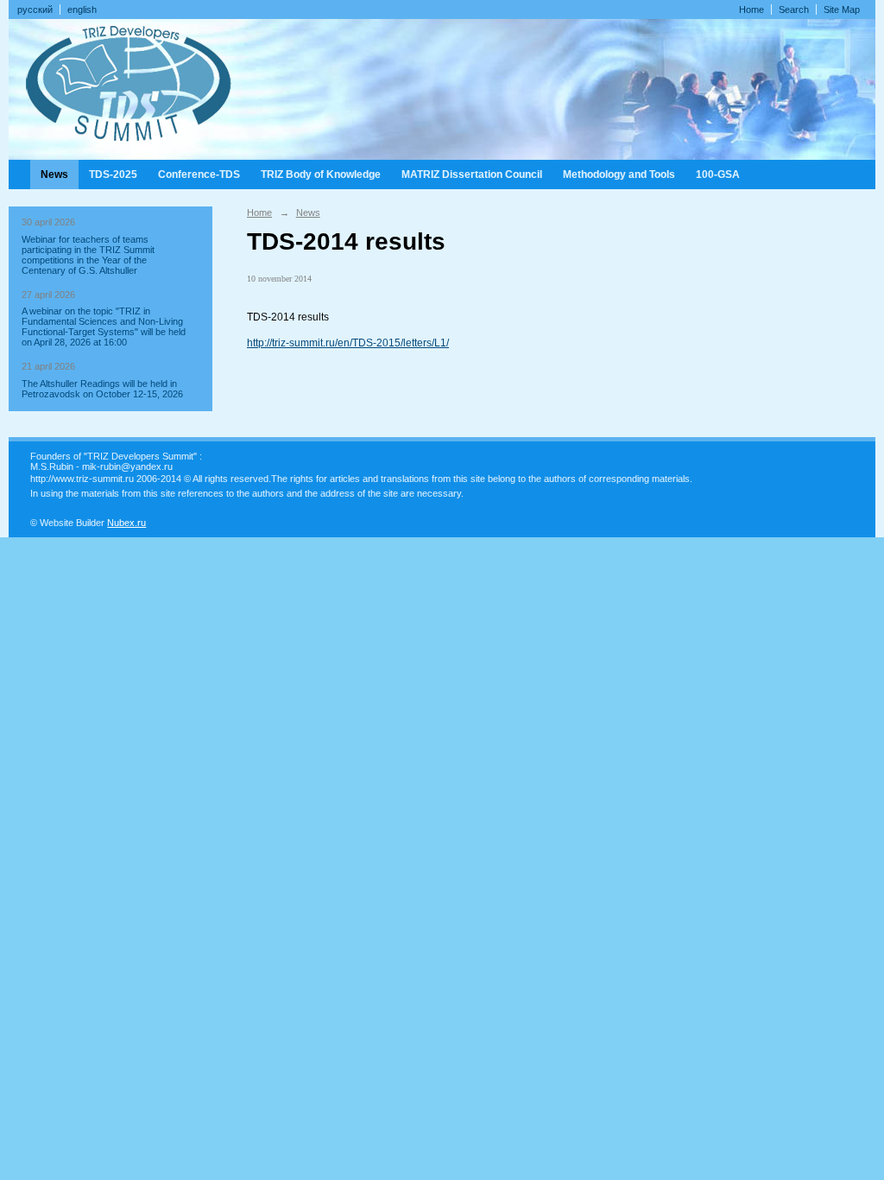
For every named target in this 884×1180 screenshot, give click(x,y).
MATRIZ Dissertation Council (471, 174)
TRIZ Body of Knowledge (321, 174)
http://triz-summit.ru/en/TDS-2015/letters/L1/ (348, 343)
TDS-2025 (113, 174)
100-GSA (718, 174)
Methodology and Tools (619, 174)
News (54, 174)
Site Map (842, 9)
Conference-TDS (199, 174)
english (82, 9)
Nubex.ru (126, 522)
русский (35, 9)
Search (794, 9)
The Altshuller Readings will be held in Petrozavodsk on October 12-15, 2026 (102, 388)
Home (751, 9)
